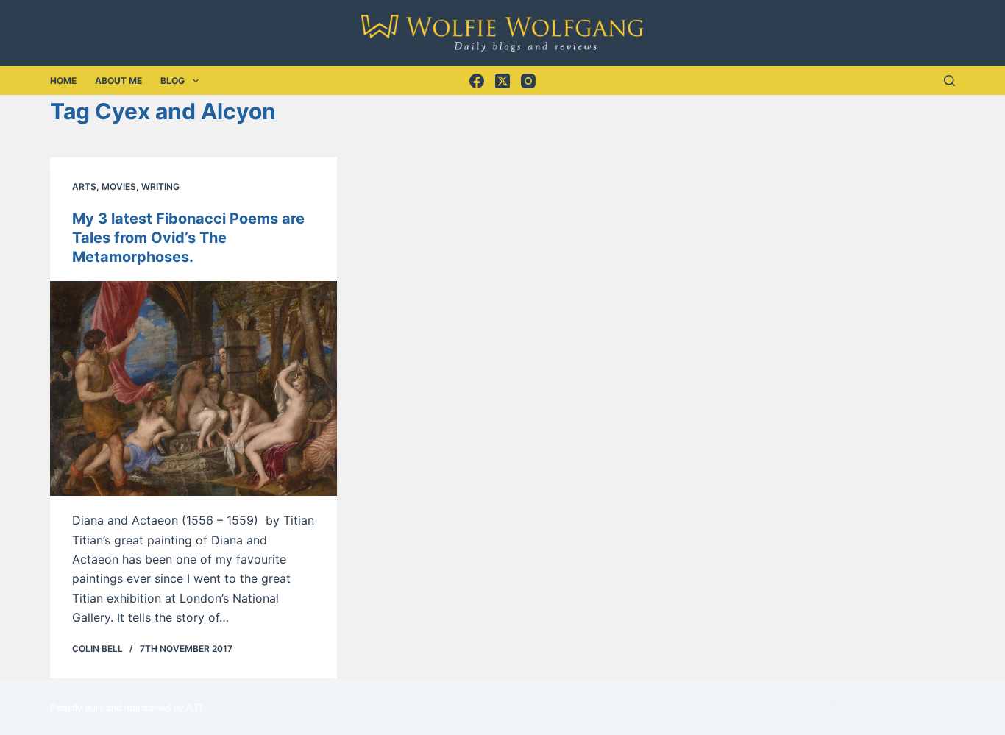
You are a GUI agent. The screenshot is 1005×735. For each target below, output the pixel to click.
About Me (118, 80)
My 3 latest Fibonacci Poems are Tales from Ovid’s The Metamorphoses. (188, 238)
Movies (119, 186)
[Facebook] (476, 81)
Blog (172, 80)
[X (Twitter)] (502, 81)
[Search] (949, 80)
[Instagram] (528, 81)
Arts (84, 186)
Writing (160, 186)
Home (63, 80)
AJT (195, 708)
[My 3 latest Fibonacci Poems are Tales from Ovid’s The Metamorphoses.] (193, 388)
